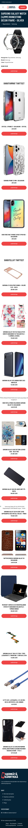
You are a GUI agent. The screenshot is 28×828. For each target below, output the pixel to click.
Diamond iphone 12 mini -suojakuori (14, 180)
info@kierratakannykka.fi (7, 2)
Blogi (5, 803)
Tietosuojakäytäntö (10, 825)
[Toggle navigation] (3, 7)
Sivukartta (20, 825)
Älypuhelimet (6, 24)
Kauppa (23, 7)
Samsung (14, 24)
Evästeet (20, 823)
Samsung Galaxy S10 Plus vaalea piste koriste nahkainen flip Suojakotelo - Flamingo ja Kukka (14, 334)
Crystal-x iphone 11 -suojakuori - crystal (14, 126)
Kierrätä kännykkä (9, 794)
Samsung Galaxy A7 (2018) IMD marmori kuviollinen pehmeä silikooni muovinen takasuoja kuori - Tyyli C (14, 749)
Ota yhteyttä (13, 823)
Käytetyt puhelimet (9, 797)
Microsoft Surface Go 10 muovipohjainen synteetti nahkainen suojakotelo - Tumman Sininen (14, 607)
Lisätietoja (14, 71)
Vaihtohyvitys (7, 800)
